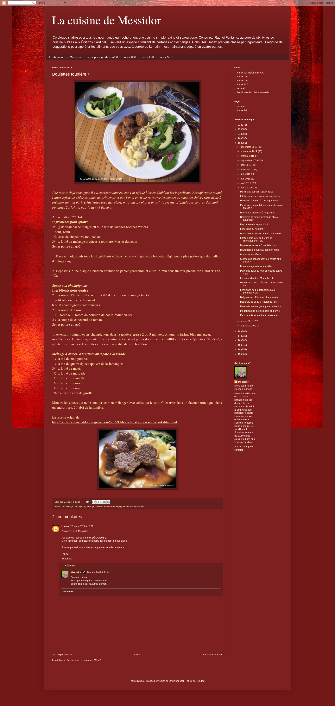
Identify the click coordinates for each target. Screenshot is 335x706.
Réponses (70, 565)
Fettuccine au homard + (252, 229)
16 (239, 340)
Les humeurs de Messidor (65, 57)
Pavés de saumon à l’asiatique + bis (259, 200)
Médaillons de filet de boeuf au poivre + (261, 311)
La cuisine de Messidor (106, 20)
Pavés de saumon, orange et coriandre (260, 306)
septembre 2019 (249, 160)
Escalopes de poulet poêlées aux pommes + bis (257, 291)
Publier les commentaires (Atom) (84, 660)
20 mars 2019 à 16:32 (81, 526)
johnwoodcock (176, 681)
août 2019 (246, 165)
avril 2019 (246, 183)
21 (239, 134)
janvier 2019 (247, 325)
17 (239, 336)
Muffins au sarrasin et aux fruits (256, 191)
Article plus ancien (212, 654)
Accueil (137, 654)
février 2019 (247, 321)
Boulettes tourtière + (250, 254)
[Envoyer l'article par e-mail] (87, 502)
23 (239, 124)
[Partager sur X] (101, 502)
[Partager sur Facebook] (105, 502)
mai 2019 (246, 178)
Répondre (66, 558)
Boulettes (66, 506)
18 (239, 331)
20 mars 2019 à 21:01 (98, 572)
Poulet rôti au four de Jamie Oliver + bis (260, 233)
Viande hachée (137, 506)
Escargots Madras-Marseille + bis (257, 278)
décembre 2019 (249, 147)
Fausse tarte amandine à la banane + (260, 315)
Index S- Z (166, 57)
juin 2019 (246, 174)
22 (239, 129)
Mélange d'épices (94, 506)
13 (239, 354)
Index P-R (148, 57)
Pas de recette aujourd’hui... (255, 224)
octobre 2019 (248, 156)
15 (239, 345)
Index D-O (129, 57)
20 (239, 138)
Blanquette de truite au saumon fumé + (260, 250)
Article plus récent (62, 654)
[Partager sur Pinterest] (108, 502)
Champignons (78, 506)
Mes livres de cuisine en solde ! (253, 92)
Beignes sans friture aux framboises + (260, 297)
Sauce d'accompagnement (116, 506)
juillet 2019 (247, 169)
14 (239, 349)
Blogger (201, 681)
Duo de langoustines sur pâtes (256, 266)
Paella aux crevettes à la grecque (257, 212)
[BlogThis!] (97, 502)
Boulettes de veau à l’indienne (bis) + (259, 301)
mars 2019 (246, 187)
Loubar (65, 526)
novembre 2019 (249, 151)
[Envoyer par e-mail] (94, 502)
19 (239, 143)
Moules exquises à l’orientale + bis (258, 245)
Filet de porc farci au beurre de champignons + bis (256, 239)
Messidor (76, 572)
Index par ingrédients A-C (102, 57)
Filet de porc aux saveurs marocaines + (260, 196)
